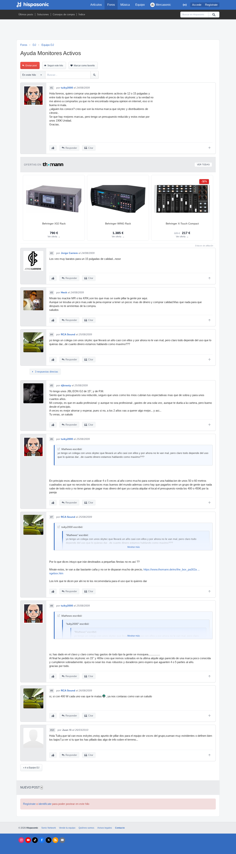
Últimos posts (25, 14)
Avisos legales (104, 828)
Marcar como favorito (84, 65)
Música (125, 4)
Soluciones (43, 14)
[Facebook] (42, 840)
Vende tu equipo (67, 828)
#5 (51, 385)
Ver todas (203, 164)
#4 (51, 334)
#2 (51, 253)
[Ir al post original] (59, 449)
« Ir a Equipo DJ (31, 767)
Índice (82, 14)
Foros (111, 4)
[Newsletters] (62, 840)
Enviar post (31, 65)
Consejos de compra (64, 14)
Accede (196, 4)
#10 (52, 730)
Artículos (96, 4)
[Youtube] (28, 840)
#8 (51, 606)
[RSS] (55, 840)
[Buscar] (213, 14)
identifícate (45, 803)
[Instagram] (21, 840)
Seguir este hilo (55, 65)
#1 (51, 88)
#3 (51, 292)
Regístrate (211, 4)
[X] (48, 840)
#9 (51, 690)
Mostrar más (133, 547)
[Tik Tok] (35, 840)
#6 (51, 439)
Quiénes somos (86, 828)
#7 (51, 517)
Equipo (140, 4)
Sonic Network (48, 828)
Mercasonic (163, 4)
